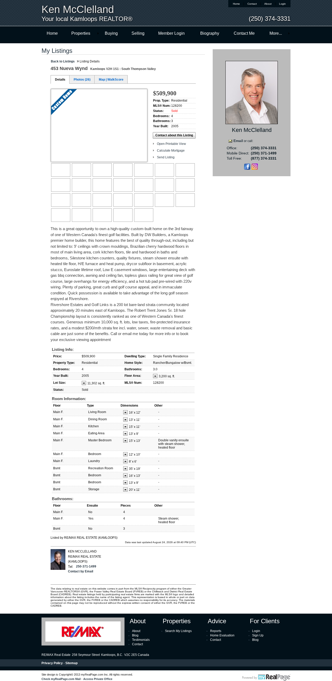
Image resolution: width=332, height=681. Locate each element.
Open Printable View (171, 144)
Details (60, 79)
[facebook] (247, 169)
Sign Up (258, 635)
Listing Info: (63, 349)
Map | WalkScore (111, 79)
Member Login (171, 33)
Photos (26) (82, 79)
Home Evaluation (222, 635)
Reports (215, 631)
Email (238, 141)
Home (236, 3)
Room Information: (69, 398)
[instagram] (255, 169)
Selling (138, 33)
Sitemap (71, 663)
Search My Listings (178, 631)
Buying (111, 33)
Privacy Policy (52, 663)
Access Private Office (97, 678)
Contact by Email (80, 571)
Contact (252, 3)
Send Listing (166, 157)
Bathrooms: (62, 498)
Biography (209, 33)
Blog (135, 635)
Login (282, 3)
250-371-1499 (86, 566)
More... (275, 33)
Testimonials (141, 640)
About (268, 3)
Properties (80, 33)
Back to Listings (63, 61)
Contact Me (244, 33)
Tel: (70, 567)
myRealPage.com (266, 677)
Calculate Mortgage (171, 150)
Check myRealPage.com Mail (61, 678)
